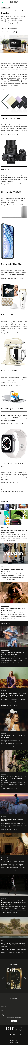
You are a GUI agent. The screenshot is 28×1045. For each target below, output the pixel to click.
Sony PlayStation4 (9, 78)
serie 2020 (14, 472)
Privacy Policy (18, 1017)
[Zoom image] (14, 103)
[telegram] (16, 32)
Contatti (14, 1038)
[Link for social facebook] (10, 1034)
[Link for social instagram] (14, 1034)
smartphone (21, 270)
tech (2, 491)
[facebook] (5, 32)
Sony (18, 491)
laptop (15, 417)
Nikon (3, 494)
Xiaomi (23, 491)
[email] (2, 32)
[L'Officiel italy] (14, 2)
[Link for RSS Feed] (20, 1034)
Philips (8, 494)
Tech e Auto (5, 8)
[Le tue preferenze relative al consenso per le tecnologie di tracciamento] (2, 2)
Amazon (7, 491)
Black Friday (14, 494)
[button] (25, 978)
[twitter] (11, 32)
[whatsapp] (14, 32)
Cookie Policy (14, 1042)
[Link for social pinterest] (17, 1034)
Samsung (14, 491)
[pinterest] (7, 32)
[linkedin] (9, 32)
